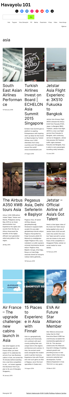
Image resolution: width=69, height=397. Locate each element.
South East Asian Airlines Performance (12, 95)
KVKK (42, 393)
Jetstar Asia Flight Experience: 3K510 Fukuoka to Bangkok (55, 99)
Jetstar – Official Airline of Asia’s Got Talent (55, 209)
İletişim (28, 393)
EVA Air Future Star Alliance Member (54, 317)
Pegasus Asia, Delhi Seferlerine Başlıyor (34, 207)
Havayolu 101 (7, 393)
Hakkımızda (35, 393)
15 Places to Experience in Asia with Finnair (34, 319)
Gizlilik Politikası (49, 393)
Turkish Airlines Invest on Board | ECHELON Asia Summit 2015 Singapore (34, 104)
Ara (31, 17)
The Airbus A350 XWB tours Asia (13, 205)
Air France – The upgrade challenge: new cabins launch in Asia (12, 324)
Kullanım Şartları (60, 393)
